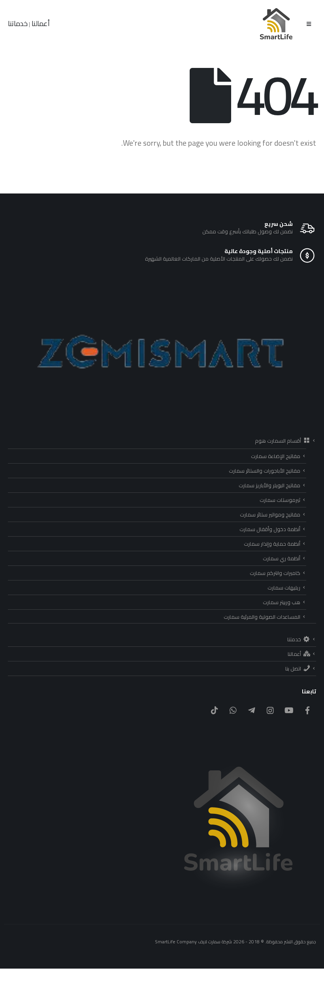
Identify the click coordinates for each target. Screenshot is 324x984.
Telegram (252, 710)
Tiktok (214, 710)
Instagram (270, 710)
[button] (308, 23)
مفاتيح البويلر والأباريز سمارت (269, 485)
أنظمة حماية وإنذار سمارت (272, 543)
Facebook (307, 710)
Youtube (289, 710)
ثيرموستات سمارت (280, 500)
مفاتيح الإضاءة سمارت (275, 456)
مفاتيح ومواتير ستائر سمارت (270, 514)
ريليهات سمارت (283, 587)
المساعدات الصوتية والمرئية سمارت (262, 617)
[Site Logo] (276, 23)
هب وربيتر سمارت (281, 602)
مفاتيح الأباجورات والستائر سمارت (264, 470)
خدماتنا (18, 23)
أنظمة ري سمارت (281, 558)
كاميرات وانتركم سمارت (275, 573)
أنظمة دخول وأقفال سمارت (269, 529)
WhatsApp (233, 710)
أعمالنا (40, 23)
